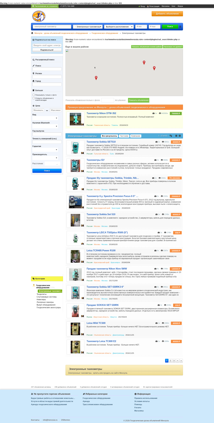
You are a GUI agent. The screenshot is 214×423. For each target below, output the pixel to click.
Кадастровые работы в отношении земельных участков (54, 398)
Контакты (35, 420)
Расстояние (37, 163)
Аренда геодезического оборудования (49, 404)
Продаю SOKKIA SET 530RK (103, 305)
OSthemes (65, 420)
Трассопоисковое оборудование (98, 404)
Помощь (138, 404)
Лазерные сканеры (45, 302)
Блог (173, 6)
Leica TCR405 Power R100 (101, 250)
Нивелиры (41, 299)
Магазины (166, 6)
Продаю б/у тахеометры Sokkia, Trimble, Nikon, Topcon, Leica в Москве (113, 178)
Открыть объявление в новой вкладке (44, 99)
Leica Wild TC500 (96, 323)
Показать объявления (139, 100)
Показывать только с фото (46, 95)
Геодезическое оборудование (43, 286)
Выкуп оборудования (46, 305)
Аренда (86, 401)
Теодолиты (42, 294)
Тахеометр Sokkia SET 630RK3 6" (105, 286)
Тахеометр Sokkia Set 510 (101, 214)
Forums (137, 408)
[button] (96, 78)
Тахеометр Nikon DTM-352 (101, 113)
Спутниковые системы (47, 297)
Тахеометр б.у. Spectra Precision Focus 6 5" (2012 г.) (113, 196)
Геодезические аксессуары (49, 307)
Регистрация (154, 6)
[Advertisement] (47, 225)
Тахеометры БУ (95, 160)
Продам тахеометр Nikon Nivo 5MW (107, 268)
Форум (180, 6)
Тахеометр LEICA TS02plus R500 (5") (107, 232)
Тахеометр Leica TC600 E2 (101, 341)
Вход (143, 6)
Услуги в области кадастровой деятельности (52, 401)
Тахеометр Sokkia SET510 (101, 141)
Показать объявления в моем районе (147, 47)
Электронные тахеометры (51, 291)
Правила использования (145, 398)
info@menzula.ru (50, 420)
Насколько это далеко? (173, 47)
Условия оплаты (142, 401)
